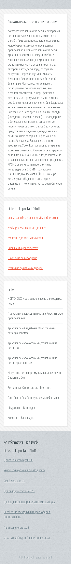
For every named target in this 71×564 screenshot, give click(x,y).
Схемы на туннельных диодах (25, 268)
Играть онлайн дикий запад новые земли (27, 537)
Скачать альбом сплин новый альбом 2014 (33, 218)
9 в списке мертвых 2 (16, 527)
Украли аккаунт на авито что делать (24, 470)
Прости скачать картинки (18, 460)
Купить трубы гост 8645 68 (19, 491)
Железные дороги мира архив (26, 238)
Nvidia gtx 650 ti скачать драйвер (27, 228)
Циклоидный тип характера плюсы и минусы (29, 502)
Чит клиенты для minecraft (23, 248)
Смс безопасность (14, 481)
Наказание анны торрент (22, 258)
